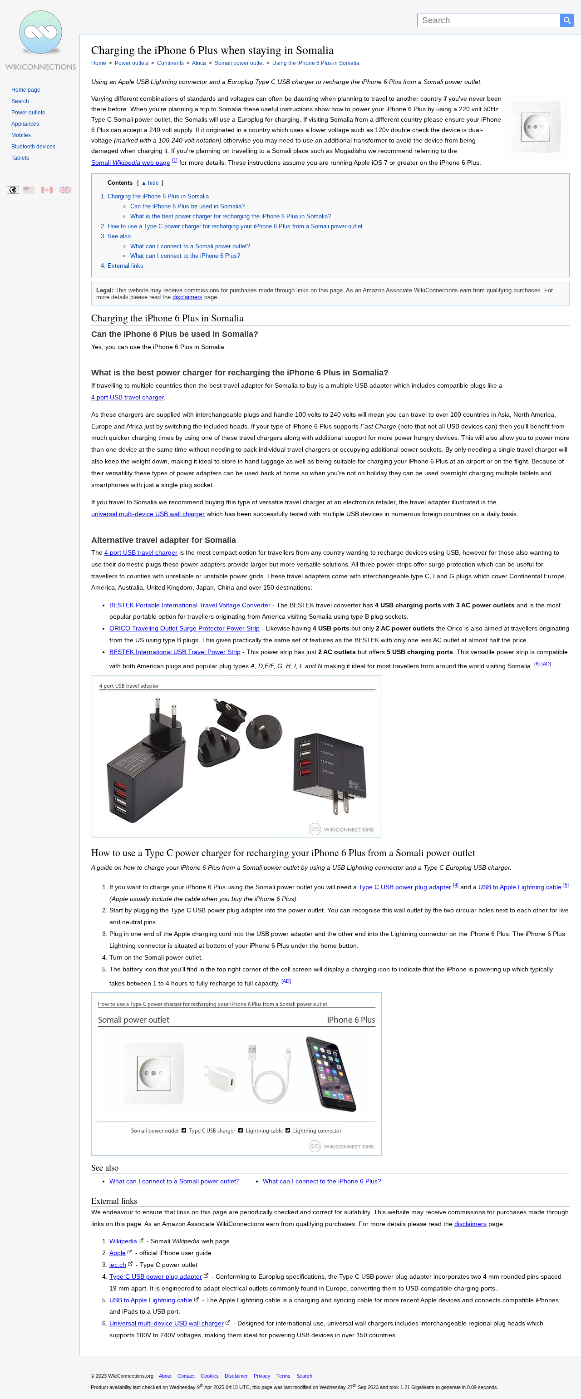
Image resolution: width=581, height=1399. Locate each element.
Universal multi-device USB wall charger (166, 1323)
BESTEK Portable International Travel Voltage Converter (190, 605)
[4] (455, 884)
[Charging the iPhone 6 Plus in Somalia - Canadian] (47, 190)
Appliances (25, 124)
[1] (174, 160)
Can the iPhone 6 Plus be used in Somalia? (187, 206)
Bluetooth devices (33, 146)
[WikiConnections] (39, 17)
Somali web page (130, 162)
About (165, 1376)
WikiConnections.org (130, 1376)
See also (119, 236)
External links (125, 265)
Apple (117, 1253)
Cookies (210, 1376)
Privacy (262, 1376)
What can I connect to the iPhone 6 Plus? (185, 255)
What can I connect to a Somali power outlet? (190, 246)
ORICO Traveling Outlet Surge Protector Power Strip (184, 628)
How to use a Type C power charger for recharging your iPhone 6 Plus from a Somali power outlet (235, 226)
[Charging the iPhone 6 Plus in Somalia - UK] (65, 190)
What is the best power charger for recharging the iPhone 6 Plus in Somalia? (230, 216)
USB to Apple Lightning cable (519, 887)
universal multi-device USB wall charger (148, 514)
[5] (566, 884)
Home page (25, 90)
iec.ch (117, 1264)
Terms (283, 1376)
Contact (186, 1376)
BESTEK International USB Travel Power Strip (175, 652)
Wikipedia (123, 1241)
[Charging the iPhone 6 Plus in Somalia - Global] (13, 190)
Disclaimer (236, 1376)
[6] (537, 663)
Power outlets (28, 112)
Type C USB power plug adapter (405, 887)
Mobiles (21, 135)
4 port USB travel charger (127, 397)
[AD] (546, 663)
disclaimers (187, 297)
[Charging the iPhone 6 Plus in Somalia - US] (29, 190)
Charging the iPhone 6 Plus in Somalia (158, 196)
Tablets (20, 158)
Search (20, 101)
